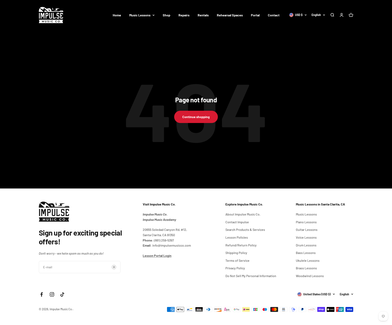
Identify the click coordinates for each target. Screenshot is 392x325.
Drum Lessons (306, 245)
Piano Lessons (306, 222)
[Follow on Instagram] (52, 294)
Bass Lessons (306, 253)
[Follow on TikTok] (62, 294)
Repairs (183, 15)
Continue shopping (196, 117)
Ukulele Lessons (308, 260)
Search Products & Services (245, 229)
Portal (255, 15)
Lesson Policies (236, 237)
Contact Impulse (237, 222)
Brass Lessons (306, 268)
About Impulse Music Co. (242, 214)
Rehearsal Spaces (230, 15)
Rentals (203, 15)
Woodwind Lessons (310, 276)
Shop (166, 15)
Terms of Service (237, 260)
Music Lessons (139, 15)
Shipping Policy (236, 253)
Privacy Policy (235, 268)
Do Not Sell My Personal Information (250, 276)
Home (117, 15)
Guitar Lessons (306, 229)
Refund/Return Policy (241, 245)
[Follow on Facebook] (41, 294)
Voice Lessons (306, 237)
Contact (274, 15)
